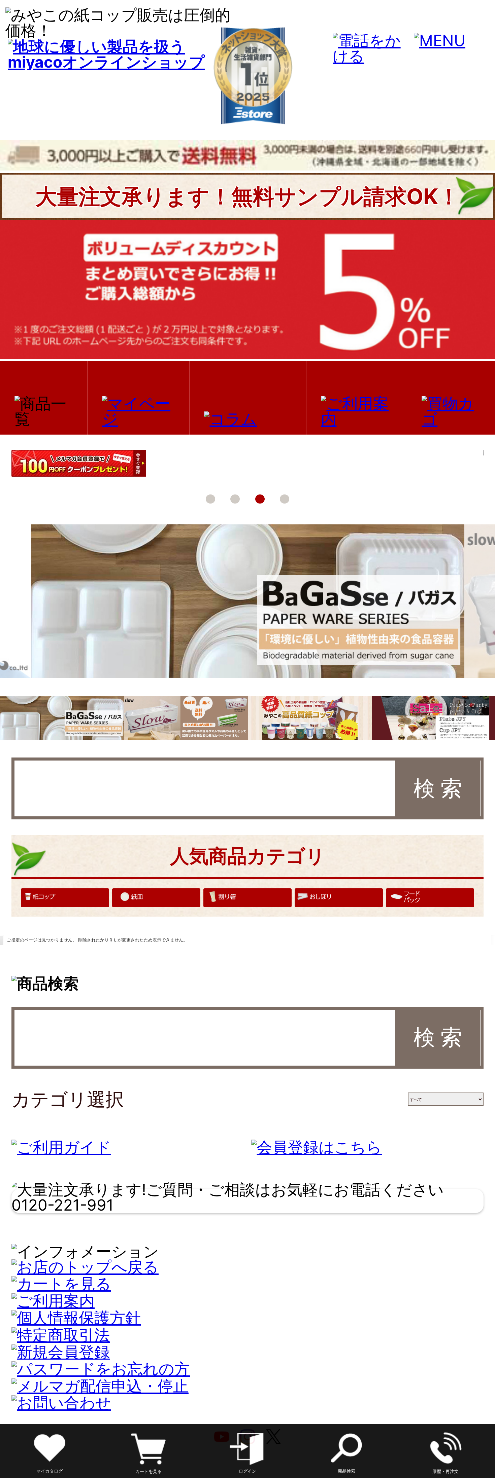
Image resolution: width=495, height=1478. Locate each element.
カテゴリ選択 (67, 1099)
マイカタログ (49, 1471)
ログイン (247, 1471)
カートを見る (148, 1471)
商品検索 (346, 1471)
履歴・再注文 (445, 1471)
